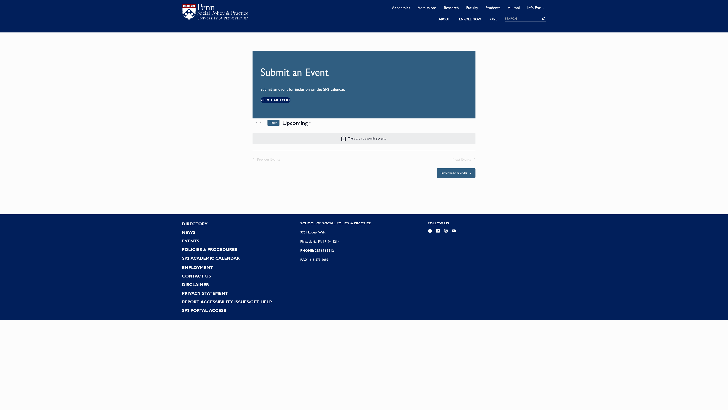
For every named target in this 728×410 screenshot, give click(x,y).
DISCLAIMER (195, 284)
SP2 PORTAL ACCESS (204, 310)
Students (493, 7)
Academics (401, 7)
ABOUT (444, 19)
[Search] (543, 18)
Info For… (535, 7)
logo (215, 13)
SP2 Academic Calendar (211, 258)
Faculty (472, 7)
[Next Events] (262, 122)
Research (451, 7)
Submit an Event (275, 100)
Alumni (514, 7)
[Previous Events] (255, 122)
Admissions (426, 7)
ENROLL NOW (470, 19)
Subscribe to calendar (454, 173)
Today (273, 122)
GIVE (493, 19)
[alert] (364, 138)
